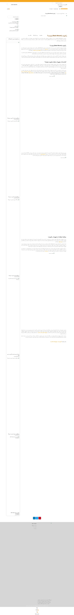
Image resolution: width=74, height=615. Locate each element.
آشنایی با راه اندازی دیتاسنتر (13, 30)
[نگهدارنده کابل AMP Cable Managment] (13, 474)
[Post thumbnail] (15, 21)
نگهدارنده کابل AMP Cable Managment (15, 513)
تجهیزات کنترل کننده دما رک (42, 332)
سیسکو (31, 65)
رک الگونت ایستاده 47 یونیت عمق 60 (13, 118)
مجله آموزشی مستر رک (60, 13)
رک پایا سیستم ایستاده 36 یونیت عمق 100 (13, 355)
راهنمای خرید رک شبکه (37, 50)
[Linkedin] (34, 518)
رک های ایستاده (43, 154)
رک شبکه (46, 49)
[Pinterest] (40, 518)
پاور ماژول (60, 241)
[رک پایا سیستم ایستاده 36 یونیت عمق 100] (13, 315)
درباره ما (35, 528)
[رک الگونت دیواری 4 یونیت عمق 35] (13, 395)
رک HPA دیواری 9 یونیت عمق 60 (14, 275)
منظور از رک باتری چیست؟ (14, 27)
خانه (66, 13)
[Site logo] (65, 4)
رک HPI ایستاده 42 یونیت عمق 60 (13, 196)
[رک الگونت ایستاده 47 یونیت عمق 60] (13, 79)
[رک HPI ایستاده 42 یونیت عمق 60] (13, 158)
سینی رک (46, 251)
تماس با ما (34, 526)
